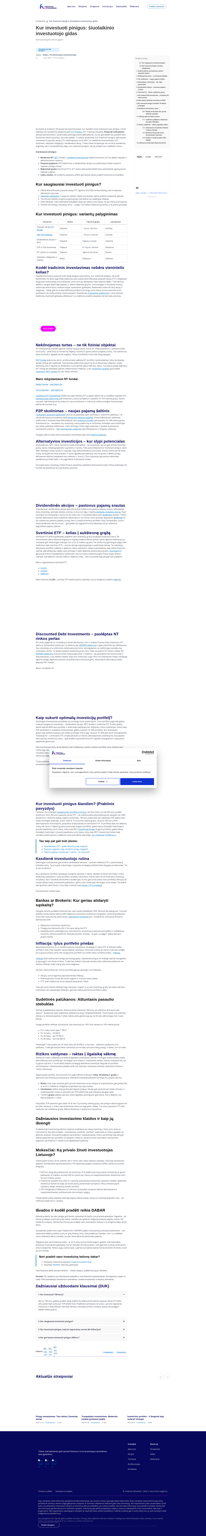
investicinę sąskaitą (100, 368)
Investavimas (121, 1352)
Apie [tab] (139, 761)
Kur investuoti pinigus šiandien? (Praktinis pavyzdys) (152, 104)
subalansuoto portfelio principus (71, 812)
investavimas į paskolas (70, 429)
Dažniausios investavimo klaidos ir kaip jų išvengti (157, 129)
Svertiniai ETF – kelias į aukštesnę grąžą (151, 92)
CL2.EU (44, 568)
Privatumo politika (45, 1491)
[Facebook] (55, 1352)
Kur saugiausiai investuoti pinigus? (154, 63)
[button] (81, 1294)
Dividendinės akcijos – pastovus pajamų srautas (152, 88)
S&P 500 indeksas (44, 234)
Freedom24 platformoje (81, 1262)
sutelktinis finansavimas (77, 157)
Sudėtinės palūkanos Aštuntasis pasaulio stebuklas (157, 121)
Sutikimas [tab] (67, 761)
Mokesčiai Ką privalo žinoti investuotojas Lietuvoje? (155, 134)
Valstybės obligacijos (50, 196)
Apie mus (71, 6)
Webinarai (134, 6)
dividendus (107, 515)
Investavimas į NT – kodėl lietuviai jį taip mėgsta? (66, 846)
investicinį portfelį (85, 420)
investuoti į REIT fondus (46, 371)
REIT (56, 157)
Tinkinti (101, 782)
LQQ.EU (44, 571)
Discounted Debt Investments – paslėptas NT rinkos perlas (153, 96)
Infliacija (39, 958)
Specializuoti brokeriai (78, 916)
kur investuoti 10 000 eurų (104, 835)
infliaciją (116, 952)
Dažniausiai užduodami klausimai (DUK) (152, 143)
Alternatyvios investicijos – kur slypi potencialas (150, 83)
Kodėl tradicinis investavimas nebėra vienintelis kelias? (150, 72)
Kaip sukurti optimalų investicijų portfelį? (152, 100)
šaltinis (117, 579)
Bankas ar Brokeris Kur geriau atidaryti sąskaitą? (156, 112)
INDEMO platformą (87, 645)
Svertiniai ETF (115, 551)
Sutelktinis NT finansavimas (48, 395)
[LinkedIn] (50, 1352)
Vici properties (42, 390)
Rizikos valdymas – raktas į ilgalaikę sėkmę (153, 125)
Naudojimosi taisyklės (63, 1491)
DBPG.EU (45, 574)
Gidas (152, 1454)
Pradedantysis (108, 1352)
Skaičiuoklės (121, 6)
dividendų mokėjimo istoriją (108, 512)
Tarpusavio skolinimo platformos (51, 414)
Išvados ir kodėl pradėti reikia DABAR (156, 139)
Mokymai (82, 6)
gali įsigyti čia (56, 384)
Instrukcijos (107, 6)
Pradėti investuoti (156, 6)
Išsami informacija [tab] (103, 761)
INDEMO (56, 1265)
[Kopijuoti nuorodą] (45, 1352)
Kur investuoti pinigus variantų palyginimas (152, 67)
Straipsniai (94, 6)
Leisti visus (137, 782)
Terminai (132, 1459)
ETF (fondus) (76, 132)
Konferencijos (134, 1464)
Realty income (42, 384)
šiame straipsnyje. (99, 434)
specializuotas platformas (47, 398)
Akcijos (131, 1454)
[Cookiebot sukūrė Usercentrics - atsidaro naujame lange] (143, 752)
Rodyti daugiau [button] (48, 1525)
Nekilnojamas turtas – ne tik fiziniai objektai (152, 76)
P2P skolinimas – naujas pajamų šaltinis (151, 79)
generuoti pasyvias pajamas (80, 417)
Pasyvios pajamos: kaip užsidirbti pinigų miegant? (66, 849)
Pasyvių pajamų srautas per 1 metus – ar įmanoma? (67, 852)
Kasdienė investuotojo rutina (148, 108)
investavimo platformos (98, 293)
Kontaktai (132, 1469)
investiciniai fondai (86, 829)
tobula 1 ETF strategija (92, 885)
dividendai (118, 517)
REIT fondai (41, 360)
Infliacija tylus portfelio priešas (149, 117)
